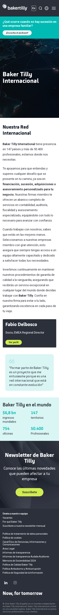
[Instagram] (15, 582)
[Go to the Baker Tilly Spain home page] (15, 8)
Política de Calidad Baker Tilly (18, 564)
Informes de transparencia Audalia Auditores (26, 556)
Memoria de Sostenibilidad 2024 (19, 560)
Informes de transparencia (16, 552)
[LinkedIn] (6, 582)
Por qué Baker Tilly (12, 521)
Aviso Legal (8, 548)
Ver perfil (14, 342)
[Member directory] (47, 8)
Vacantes (7, 517)
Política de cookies (12, 537)
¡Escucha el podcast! (17, 33)
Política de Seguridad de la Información (23, 572)
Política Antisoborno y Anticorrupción (22, 568)
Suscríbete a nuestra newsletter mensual (24, 526)
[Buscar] (40, 8)
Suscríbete (29, 492)
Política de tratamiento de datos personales (25, 533)
